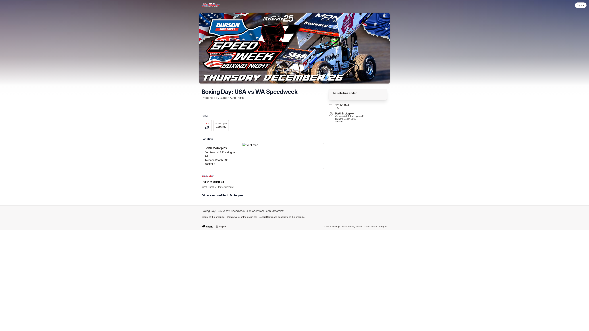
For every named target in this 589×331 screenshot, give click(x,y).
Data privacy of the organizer (242, 217)
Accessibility (370, 226)
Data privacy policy (352, 226)
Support (383, 226)
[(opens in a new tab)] (283, 145)
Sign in (581, 5)
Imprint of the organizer (213, 217)
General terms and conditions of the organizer (282, 217)
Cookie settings (332, 226)
